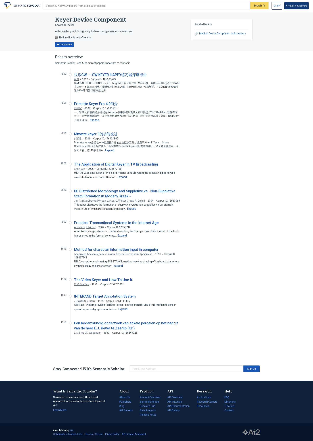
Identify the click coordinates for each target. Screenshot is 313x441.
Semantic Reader (150, 401)
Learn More (59, 410)
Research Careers (207, 402)
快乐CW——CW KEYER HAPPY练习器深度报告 (110, 75)
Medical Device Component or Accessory (222, 33)
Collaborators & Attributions (68, 434)
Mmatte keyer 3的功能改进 (96, 134)
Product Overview (150, 397)
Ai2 (71, 430)
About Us (124, 397)
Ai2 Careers (126, 411)
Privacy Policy (112, 434)
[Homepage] (21, 6)
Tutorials (229, 406)
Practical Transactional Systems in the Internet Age (116, 223)
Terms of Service (94, 434)
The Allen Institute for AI (251, 432)
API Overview (175, 397)
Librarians (230, 401)
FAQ (226, 397)
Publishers (125, 401)
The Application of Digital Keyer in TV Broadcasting (116, 164)
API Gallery (173, 410)
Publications (204, 398)
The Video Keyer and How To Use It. (103, 280)
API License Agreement (134, 434)
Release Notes (148, 414)
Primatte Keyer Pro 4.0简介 (96, 104)
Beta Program (148, 410)
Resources (203, 406)
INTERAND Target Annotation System (105, 296)
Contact (228, 410)
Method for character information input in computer (116, 249)
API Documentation (178, 406)
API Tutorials (174, 401)
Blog (123, 406)
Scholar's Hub (147, 406)
